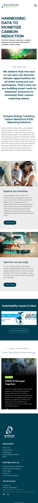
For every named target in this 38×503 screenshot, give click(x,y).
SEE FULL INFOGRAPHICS (19, 331)
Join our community (10, 487)
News (5, 457)
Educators (6, 473)
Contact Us (6, 485)
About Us (6, 447)
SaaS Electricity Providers (11, 469)
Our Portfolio (7, 450)
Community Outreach (10, 475)
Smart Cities (7, 471)
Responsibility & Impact (11, 454)
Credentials (7, 452)
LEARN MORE (9, 222)
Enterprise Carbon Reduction (13, 466)
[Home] (10, 5)
